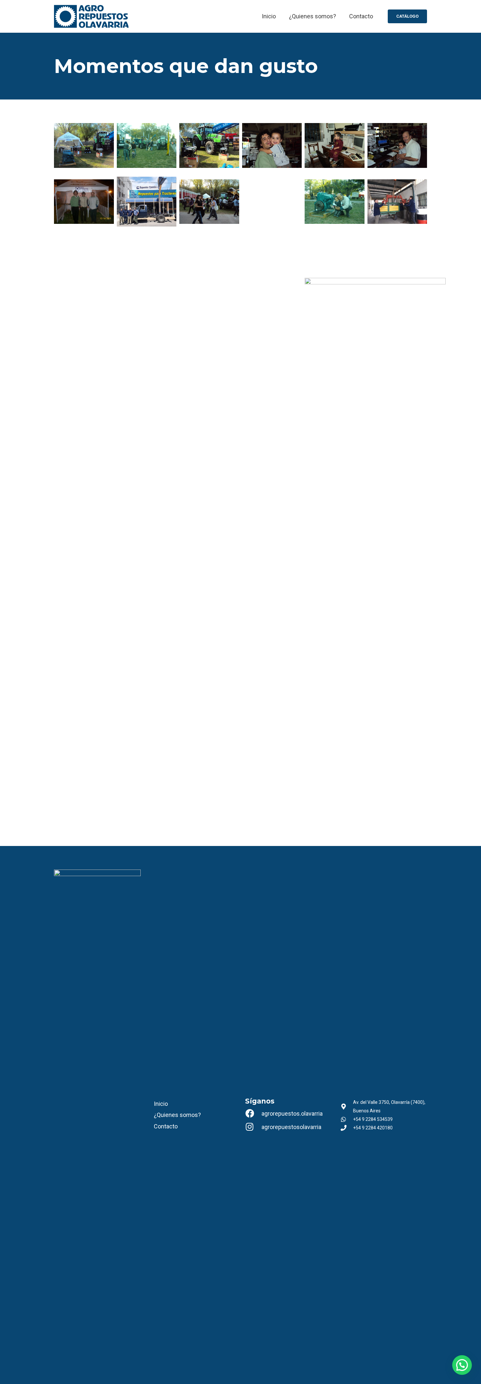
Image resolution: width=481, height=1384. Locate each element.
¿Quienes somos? (177, 1114)
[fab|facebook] (253, 1114)
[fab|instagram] (253, 1127)
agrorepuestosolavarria (291, 1126)
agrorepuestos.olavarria (292, 1113)
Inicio (161, 1103)
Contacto (166, 1126)
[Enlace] (91, 16)
